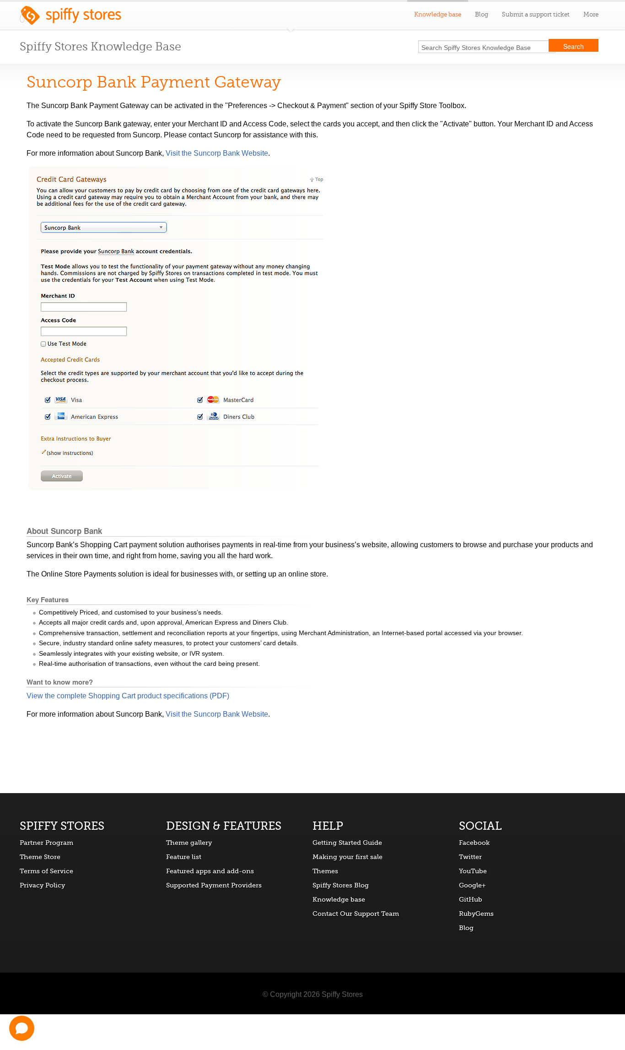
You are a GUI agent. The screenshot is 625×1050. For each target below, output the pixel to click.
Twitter (470, 856)
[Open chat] (21, 1028)
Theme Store (40, 856)
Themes (325, 871)
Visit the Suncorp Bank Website (217, 153)
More (590, 14)
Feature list (183, 856)
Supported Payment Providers (214, 885)
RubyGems (476, 913)
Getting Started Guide (347, 842)
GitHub (470, 899)
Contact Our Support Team (355, 913)
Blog (481, 14)
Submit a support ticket (536, 14)
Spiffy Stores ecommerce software (70, 18)
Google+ (472, 885)
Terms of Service (46, 871)
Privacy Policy (42, 885)
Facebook (474, 842)
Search (573, 46)
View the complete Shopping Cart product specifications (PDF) (128, 696)
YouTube (473, 871)
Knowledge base (338, 899)
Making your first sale (347, 856)
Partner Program (46, 842)
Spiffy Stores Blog (340, 885)
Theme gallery (189, 842)
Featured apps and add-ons (210, 871)
